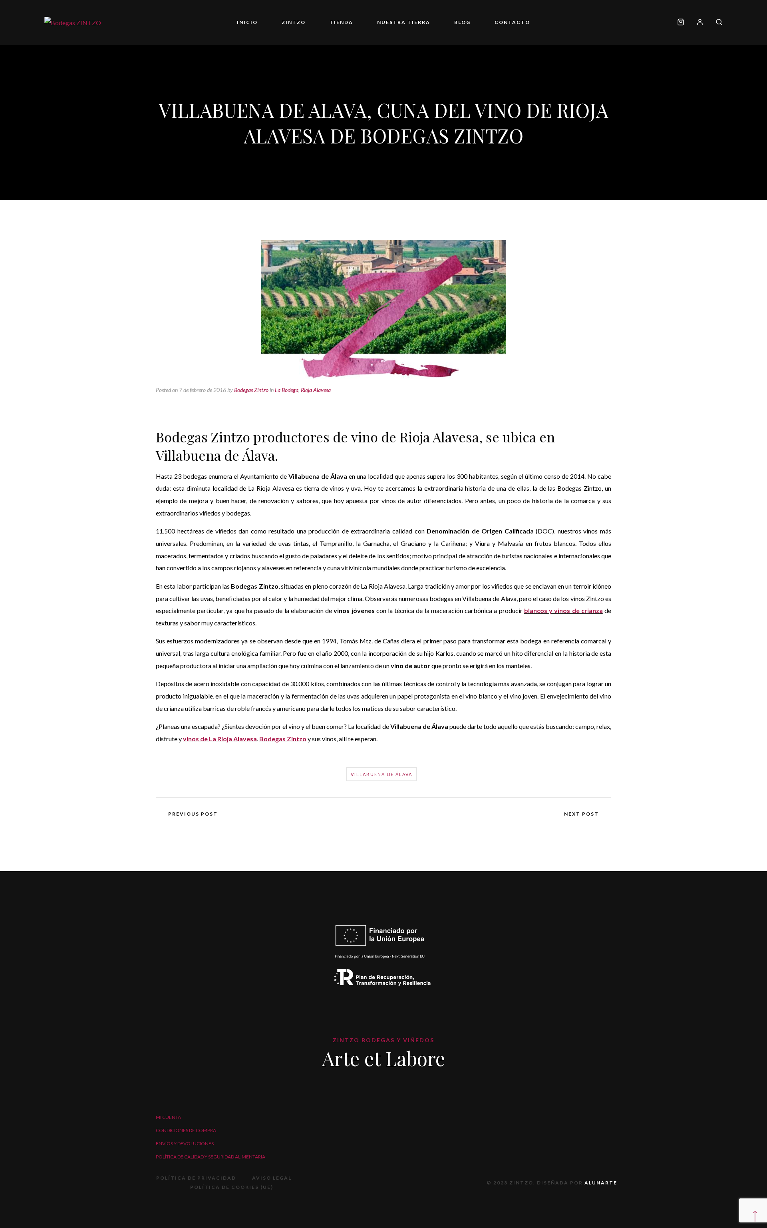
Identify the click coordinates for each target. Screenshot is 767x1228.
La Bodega (286, 389)
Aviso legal (272, 1178)
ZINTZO (294, 22)
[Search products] (716, 22)
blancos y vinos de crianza (563, 610)
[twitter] (360, 814)
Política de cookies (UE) (231, 1187)
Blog (462, 22)
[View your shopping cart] (680, 22)
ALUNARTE (600, 1183)
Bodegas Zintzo (251, 389)
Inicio (247, 22)
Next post (581, 814)
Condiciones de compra (186, 1130)
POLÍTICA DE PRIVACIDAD (196, 1178)
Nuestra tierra (403, 22)
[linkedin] (406, 814)
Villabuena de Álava (381, 774)
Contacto (512, 22)
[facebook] (337, 814)
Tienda (341, 22)
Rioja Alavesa (316, 389)
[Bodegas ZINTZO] (72, 22)
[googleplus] (383, 814)
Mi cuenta (168, 1117)
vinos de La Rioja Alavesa (220, 738)
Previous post (193, 814)
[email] (430, 814)
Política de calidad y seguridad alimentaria (210, 1157)
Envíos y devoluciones (185, 1143)
